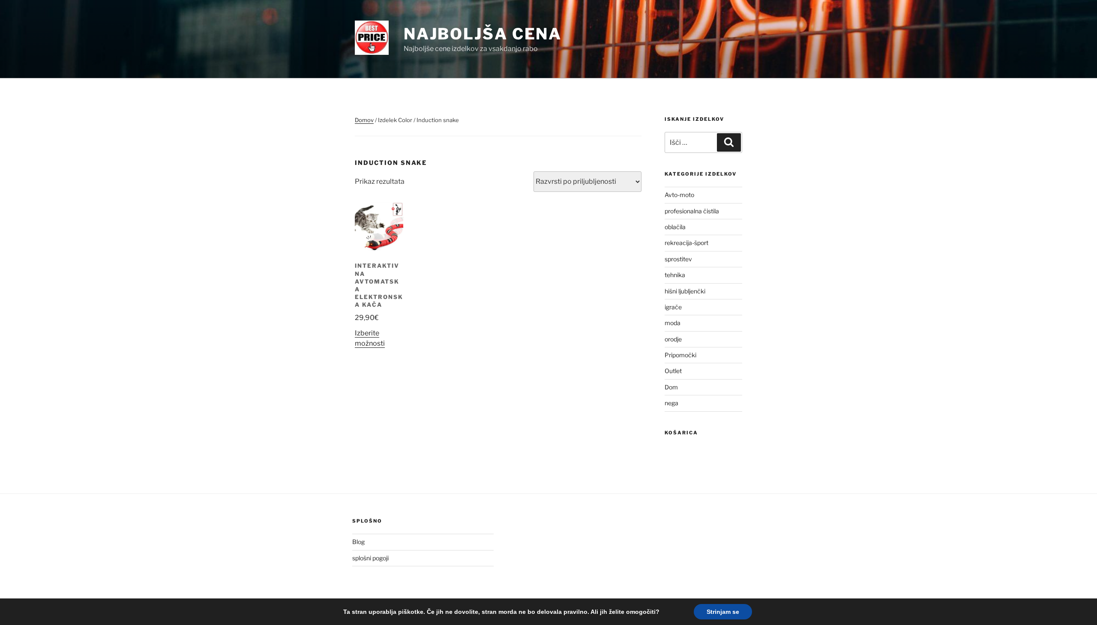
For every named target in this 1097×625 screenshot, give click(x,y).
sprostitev (678, 259)
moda (672, 322)
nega (671, 403)
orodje (673, 339)
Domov (364, 120)
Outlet (673, 370)
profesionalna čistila (692, 211)
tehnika (675, 274)
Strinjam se (723, 611)
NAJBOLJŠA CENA (483, 33)
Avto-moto (679, 194)
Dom (671, 387)
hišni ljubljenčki (685, 291)
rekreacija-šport (686, 242)
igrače (673, 307)
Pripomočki (680, 355)
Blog (358, 541)
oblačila (675, 226)
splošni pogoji (370, 558)
